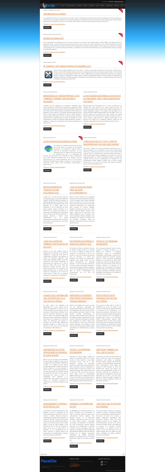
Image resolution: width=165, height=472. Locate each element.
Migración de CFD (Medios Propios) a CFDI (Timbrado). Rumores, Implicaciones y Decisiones (61, 98)
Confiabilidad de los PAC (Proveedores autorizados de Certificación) (55, 352)
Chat (122, 5)
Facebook (105, 461)
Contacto (116, 5)
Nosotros (79, 5)
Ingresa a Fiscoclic (71, 5)
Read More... (47, 27)
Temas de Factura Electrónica (57, 24)
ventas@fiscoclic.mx (118, 1)
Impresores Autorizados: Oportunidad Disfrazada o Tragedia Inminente (81, 298)
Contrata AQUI (109, 5)
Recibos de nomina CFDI (53, 38)
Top (123, 454)
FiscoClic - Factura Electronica (49, 6)
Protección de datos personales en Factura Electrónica (106, 298)
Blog (97, 5)
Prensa (102, 5)
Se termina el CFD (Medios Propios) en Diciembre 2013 (67, 66)
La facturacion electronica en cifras (60, 141)
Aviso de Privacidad (110, 470)
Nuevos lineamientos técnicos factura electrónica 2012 (52, 190)
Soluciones (91, 5)
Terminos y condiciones (118, 470)
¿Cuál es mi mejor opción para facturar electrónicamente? (81, 190)
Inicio (63, 5)
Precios (85, 5)
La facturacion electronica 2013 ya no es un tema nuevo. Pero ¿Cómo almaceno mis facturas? (102, 98)
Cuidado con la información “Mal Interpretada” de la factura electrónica (55, 298)
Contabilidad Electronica (54, 14)
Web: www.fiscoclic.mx (74, 465)
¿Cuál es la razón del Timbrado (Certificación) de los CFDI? (55, 244)
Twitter (104, 464)
